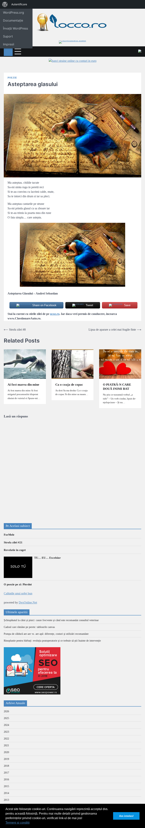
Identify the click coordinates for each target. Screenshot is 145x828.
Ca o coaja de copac (69, 384)
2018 (6, 765)
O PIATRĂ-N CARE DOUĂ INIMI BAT (117, 387)
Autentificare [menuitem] (19, 4)
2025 (6, 718)
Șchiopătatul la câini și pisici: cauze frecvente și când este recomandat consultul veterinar (51, 620)
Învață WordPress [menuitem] (15, 28)
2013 (6, 799)
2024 (6, 725)
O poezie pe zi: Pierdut (18, 584)
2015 (6, 786)
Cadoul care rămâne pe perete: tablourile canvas (29, 627)
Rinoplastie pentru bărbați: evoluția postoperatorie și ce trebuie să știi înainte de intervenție (52, 640)
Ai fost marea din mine (23, 384)
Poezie (12, 77)
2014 (6, 793)
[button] (31, 823)
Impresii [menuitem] (8, 44)
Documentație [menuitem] (13, 20)
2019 (6, 759)
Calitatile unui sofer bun (18, 593)
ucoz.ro (54, 313)
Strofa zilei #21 (13, 542)
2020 (6, 752)
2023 (6, 731)
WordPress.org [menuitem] (13, 12)
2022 (6, 738)
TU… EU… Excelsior (47, 557)
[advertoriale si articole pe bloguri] (32, 693)
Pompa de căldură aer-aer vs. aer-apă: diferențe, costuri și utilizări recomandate (46, 633)
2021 (6, 745)
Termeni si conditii (17, 822)
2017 (6, 772)
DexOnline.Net (28, 602)
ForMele (9, 534)
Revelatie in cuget (15, 549)
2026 (6, 711)
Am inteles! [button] (126, 815)
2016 (6, 779)
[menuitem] (5, 4)
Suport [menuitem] (8, 36)
